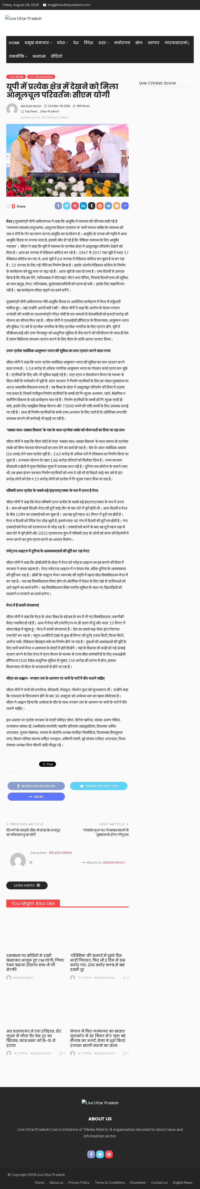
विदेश (88, 42)
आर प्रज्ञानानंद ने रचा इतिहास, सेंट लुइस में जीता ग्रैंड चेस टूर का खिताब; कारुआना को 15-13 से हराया (33, 1038)
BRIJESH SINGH (31, 106)
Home (14, 42)
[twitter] (100, 1154)
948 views (83, 105)
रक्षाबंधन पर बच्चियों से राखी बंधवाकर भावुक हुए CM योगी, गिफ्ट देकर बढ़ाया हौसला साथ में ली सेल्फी (35, 963)
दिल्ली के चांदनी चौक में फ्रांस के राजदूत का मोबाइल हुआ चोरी (33, 832)
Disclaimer (138, 1182)
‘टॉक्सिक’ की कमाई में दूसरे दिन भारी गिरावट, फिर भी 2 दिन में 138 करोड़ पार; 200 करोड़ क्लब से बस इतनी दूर (97, 963)
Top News (16, 76)
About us (56, 1182)
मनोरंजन (122, 42)
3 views (23, 1053)
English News (182, 1182)
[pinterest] (109, 1154)
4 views (87, 977)
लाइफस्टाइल (176, 42)
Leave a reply (24, 885)
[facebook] (91, 1154)
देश (76, 42)
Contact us (159, 1182)
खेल (138, 42)
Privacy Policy (79, 1182)
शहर (102, 42)
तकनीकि (16, 56)
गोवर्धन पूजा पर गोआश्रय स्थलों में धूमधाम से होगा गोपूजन (106, 832)
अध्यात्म (39, 56)
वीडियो (56, 56)
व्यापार (153, 42)
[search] (187, 43)
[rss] (31, 862)
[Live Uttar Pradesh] (100, 1102)
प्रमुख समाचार (37, 42)
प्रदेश (61, 42)
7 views (87, 1053)
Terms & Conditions (110, 1182)
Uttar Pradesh (41, 76)
